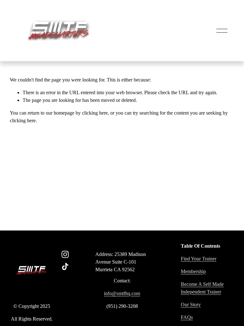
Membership (193, 271)
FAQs (187, 317)
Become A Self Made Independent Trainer (202, 287)
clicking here (95, 113)
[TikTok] (65, 266)
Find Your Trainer (198, 258)
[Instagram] (65, 254)
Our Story (191, 304)
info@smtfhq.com (122, 293)
